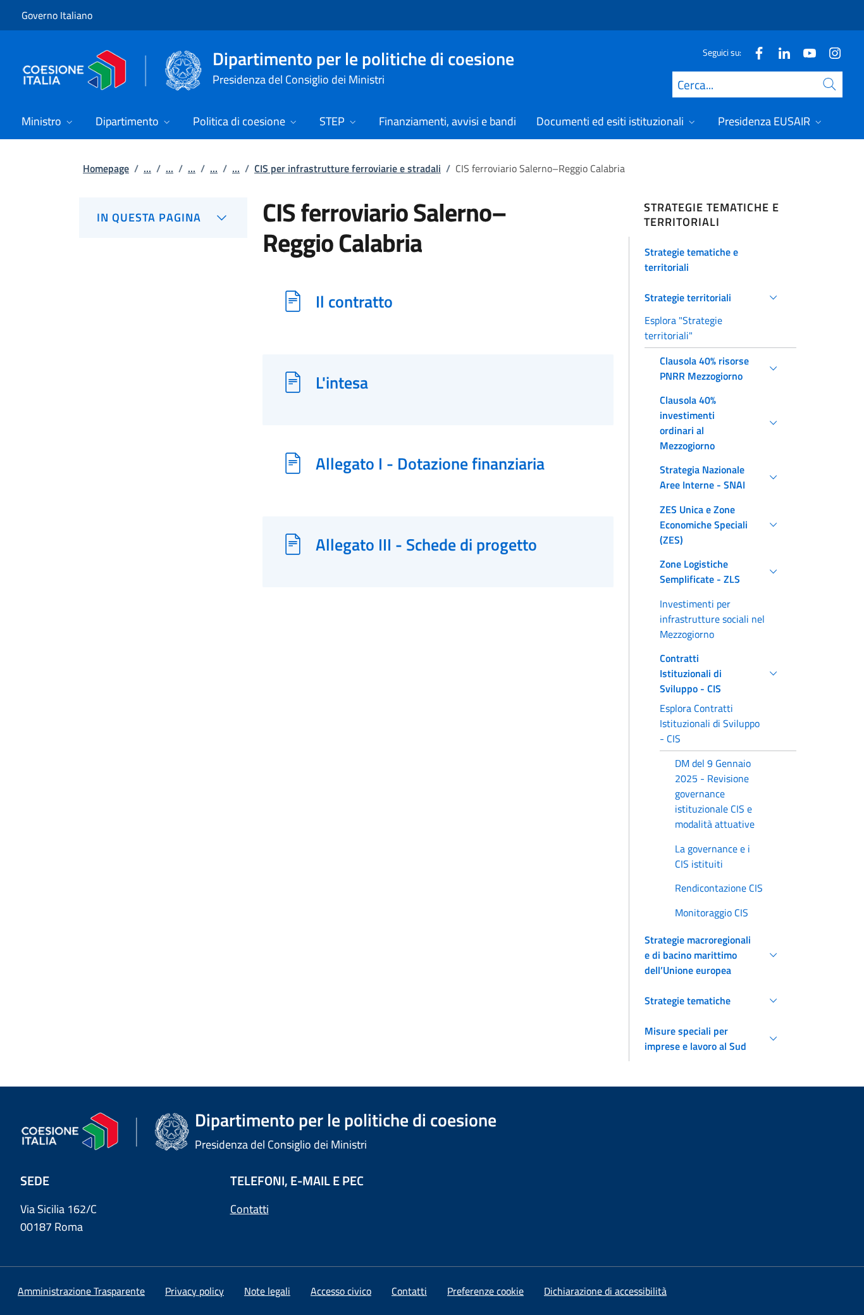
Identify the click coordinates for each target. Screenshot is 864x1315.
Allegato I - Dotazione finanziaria (430, 463)
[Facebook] (754, 52)
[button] (713, 259)
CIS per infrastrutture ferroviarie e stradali (347, 168)
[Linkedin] (779, 52)
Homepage (106, 168)
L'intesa (342, 382)
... (147, 168)
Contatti (249, 1209)
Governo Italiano (57, 15)
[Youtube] (804, 52)
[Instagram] (829, 52)
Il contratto (354, 301)
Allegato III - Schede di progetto (426, 544)
